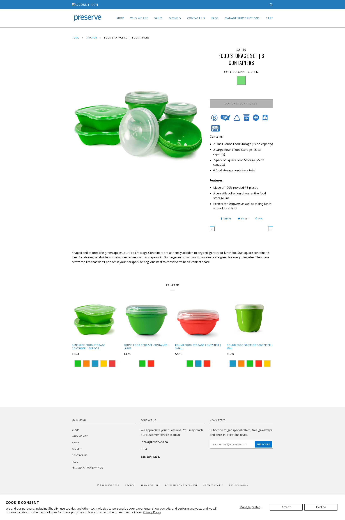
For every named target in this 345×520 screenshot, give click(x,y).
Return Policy (238, 485)
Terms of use (150, 485)
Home (75, 37)
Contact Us (196, 18)
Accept (286, 507)
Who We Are (139, 18)
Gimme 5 (175, 18)
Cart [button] (269, 18)
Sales (158, 18)
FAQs (214, 18)
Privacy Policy (152, 512)
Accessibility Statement (181, 485)
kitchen (92, 37)
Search (130, 485)
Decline (321, 507)
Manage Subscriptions (242, 18)
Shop (120, 18)
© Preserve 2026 (108, 485)
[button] (241, 80)
